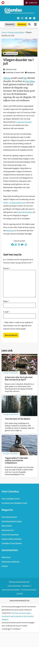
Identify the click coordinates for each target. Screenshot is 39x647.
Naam (6, 301)
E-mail (6, 312)
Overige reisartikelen (16, 32)
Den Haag (30, 81)
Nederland (10, 231)
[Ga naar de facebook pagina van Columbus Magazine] (18, 18)
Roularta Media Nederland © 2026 (20, 600)
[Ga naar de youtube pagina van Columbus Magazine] (30, 18)
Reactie (6, 268)
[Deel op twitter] (19, 244)
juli (24, 78)
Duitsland (28, 212)
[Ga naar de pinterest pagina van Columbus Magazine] (26, 18)
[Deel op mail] (22, 244)
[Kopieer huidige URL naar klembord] (26, 244)
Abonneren (22, 24)
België (19, 212)
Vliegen (7, 78)
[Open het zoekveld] (29, 24)
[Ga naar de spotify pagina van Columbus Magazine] (34, 18)
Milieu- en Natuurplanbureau (14, 203)
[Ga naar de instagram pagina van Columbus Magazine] (22, 18)
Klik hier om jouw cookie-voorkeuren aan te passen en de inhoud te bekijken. (18, 616)
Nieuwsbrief (10, 24)
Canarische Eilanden (24, 122)
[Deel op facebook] (12, 244)
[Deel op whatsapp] (15, 244)
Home (4, 32)
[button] (31, 2)
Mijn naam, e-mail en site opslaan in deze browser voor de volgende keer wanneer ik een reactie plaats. (18, 325)
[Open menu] (35, 24)
